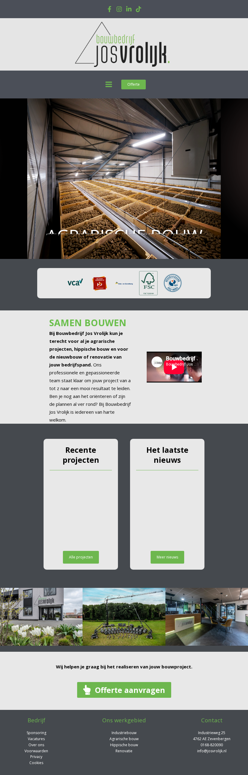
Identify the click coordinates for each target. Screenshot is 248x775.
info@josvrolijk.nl (212, 750)
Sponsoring (36, 732)
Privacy (36, 756)
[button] (133, 84)
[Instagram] (119, 9)
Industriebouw (124, 732)
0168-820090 (212, 744)
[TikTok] (138, 9)
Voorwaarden (36, 750)
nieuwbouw (69, 357)
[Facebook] (109, 9)
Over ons (36, 744)
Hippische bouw (124, 744)
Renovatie (124, 750)
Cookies (36, 762)
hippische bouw (91, 349)
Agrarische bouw (124, 738)
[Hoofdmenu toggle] (108, 84)
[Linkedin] (129, 9)
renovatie (101, 357)
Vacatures (36, 738)
